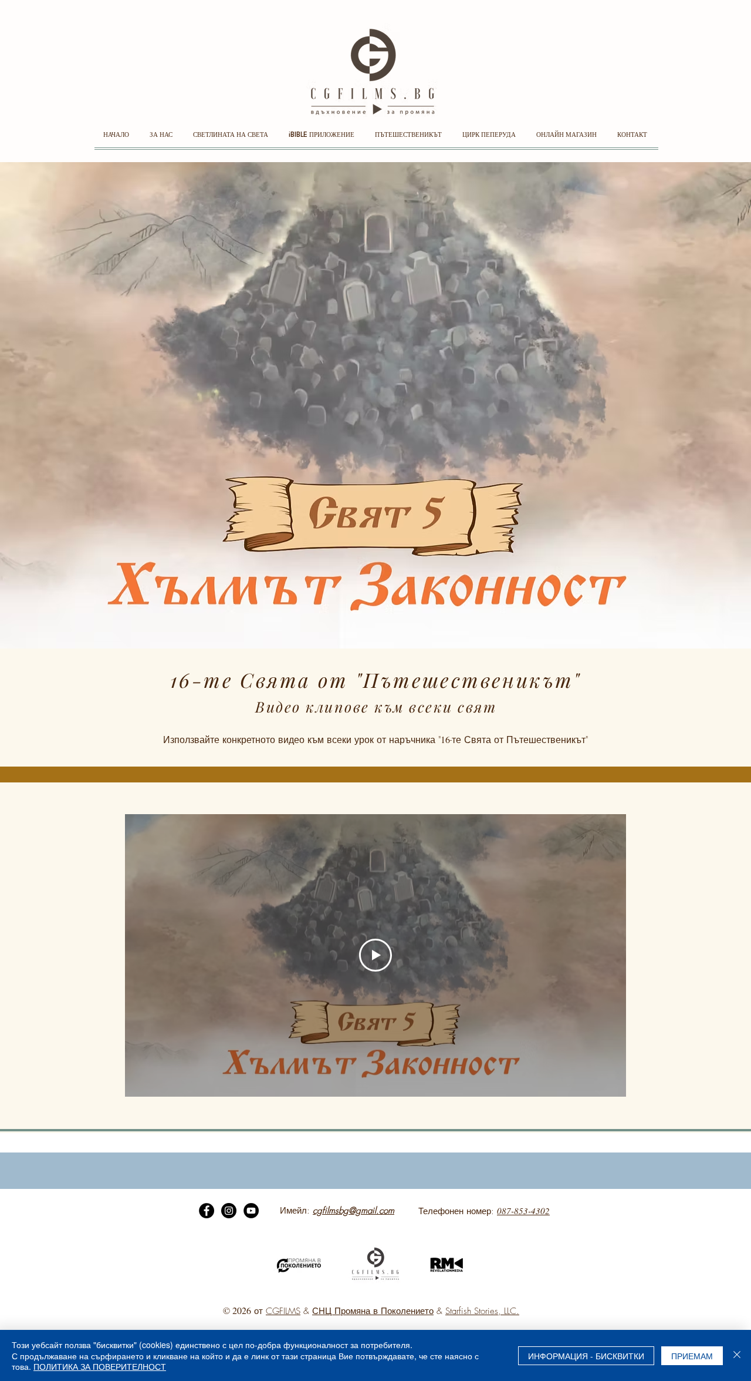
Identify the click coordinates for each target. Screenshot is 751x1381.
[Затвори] (737, 1355)
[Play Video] (375, 955)
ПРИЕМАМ (692, 1356)
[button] (162, 139)
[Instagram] (228, 1210)
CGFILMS (283, 1311)
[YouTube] (251, 1210)
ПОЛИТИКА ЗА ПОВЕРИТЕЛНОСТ (99, 1366)
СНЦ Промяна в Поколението (373, 1311)
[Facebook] (206, 1210)
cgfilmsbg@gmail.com (353, 1211)
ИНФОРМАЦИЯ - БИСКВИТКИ (586, 1356)
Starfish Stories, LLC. (482, 1311)
